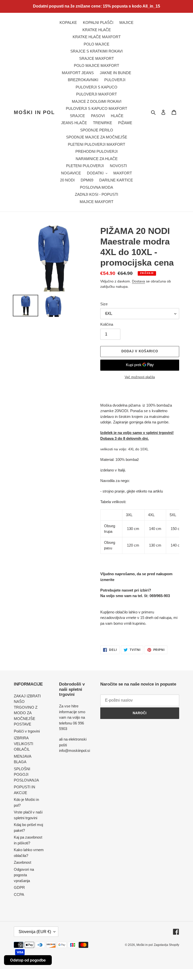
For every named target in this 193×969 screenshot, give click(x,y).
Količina (106, 324)
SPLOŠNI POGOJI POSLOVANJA (26, 774)
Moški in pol (34, 112)
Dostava (138, 281)
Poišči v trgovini (27, 731)
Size (104, 304)
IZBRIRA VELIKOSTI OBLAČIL (23, 743)
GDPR (19, 887)
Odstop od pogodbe (28, 960)
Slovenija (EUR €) (35, 932)
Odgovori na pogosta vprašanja (24, 875)
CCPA (19, 894)
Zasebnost (22, 862)
